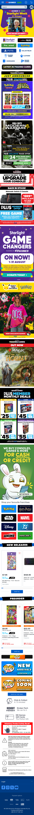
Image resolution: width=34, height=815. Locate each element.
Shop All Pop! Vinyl (17, 694)
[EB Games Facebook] (3, 787)
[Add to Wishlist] (19, 553)
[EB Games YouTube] (16, 787)
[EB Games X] (12, 787)
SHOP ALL (17, 591)
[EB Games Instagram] (8, 787)
